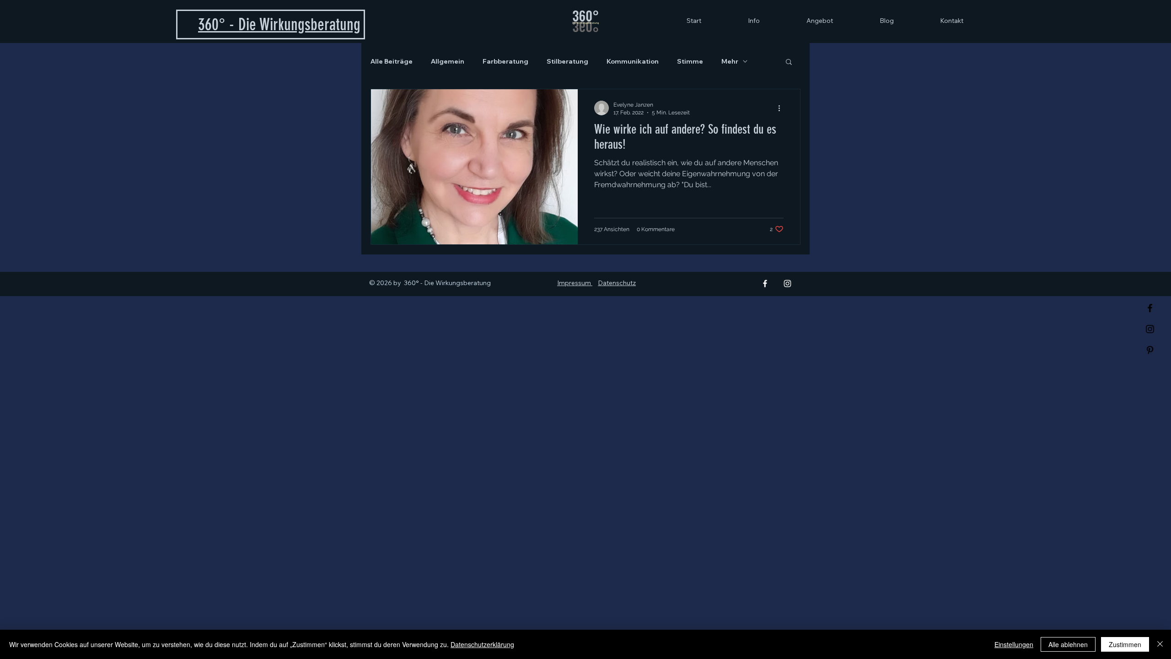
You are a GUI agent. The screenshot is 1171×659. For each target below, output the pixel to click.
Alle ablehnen (1068, 644)
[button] (788, 62)
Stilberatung (567, 61)
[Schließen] (1160, 644)
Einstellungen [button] (1013, 644)
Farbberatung (505, 61)
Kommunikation (633, 61)
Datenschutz (617, 283)
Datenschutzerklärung (482, 644)
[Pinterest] (1149, 350)
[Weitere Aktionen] (782, 108)
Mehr (729, 61)
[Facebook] (1149, 307)
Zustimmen (1125, 644)
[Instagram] (1149, 329)
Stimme (690, 61)
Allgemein (447, 61)
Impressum (574, 283)
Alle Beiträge (392, 61)
